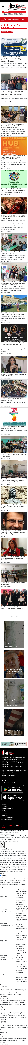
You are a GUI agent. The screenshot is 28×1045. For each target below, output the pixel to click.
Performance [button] (3, 996)
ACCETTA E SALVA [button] (4, 1044)
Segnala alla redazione (7, 808)
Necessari (3, 875)
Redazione (4, 806)
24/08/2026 (15, 734)
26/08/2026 (15, 646)
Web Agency (12, 826)
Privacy (3, 810)
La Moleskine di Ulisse (7, 32)
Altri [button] (1, 1034)
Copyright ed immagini (7, 817)
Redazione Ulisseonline (9, 676)
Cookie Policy (4, 812)
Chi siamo (3, 805)
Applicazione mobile (6, 819)
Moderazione (4, 815)
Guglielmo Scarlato (8, 734)
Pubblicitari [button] (3, 1021)
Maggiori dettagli (10, 839)
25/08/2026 (15, 705)
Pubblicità (4, 814)
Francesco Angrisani (8, 646)
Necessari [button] (2, 873)
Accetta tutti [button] (15, 841)
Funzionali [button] (2, 985)
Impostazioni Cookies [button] (5, 841)
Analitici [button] (2, 1008)
